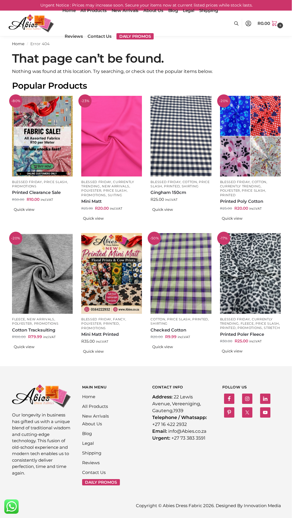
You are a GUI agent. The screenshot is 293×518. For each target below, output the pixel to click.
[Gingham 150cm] (181, 136)
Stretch (272, 328)
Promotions (24, 186)
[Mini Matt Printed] (111, 273)
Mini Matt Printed (100, 334)
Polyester (91, 190)
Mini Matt (91, 201)
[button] (271, 23)
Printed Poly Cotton (241, 201)
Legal (88, 443)
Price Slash (55, 182)
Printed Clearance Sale (36, 192)
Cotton (190, 182)
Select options (42, 218)
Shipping (91, 453)
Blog (87, 433)
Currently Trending (240, 186)
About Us (92, 423)
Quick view (24, 209)
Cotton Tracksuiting (33, 330)
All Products (95, 406)
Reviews (91, 462)
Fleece (18, 319)
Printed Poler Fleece (242, 334)
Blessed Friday (27, 182)
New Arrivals (115, 186)
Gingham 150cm (168, 192)
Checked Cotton (168, 330)
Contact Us (94, 472)
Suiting (115, 195)
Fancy (119, 319)
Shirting (190, 186)
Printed (172, 186)
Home (18, 43)
